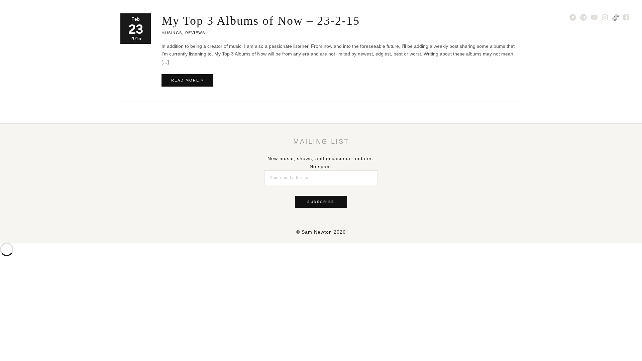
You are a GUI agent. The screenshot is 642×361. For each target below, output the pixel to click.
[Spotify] (583, 17)
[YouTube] (594, 17)
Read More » (187, 82)
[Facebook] (626, 17)
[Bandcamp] (573, 17)
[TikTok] (616, 17)
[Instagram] (605, 17)
